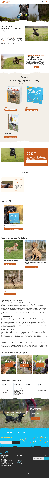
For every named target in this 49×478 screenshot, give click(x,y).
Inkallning (24, 363)
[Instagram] (45, 456)
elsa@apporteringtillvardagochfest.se (22, 458)
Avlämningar (9, 361)
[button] (43, 2)
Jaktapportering (5, 40)
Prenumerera (16, 442)
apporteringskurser (11, 37)
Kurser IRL (29, 154)
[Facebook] (43, 456)
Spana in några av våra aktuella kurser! (14, 238)
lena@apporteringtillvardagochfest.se (22, 461)
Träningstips (24, 172)
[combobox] (38, 458)
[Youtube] (48, 456)
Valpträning (40, 361)
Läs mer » (16, 190)
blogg (19, 37)
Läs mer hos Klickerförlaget (10, 109)
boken (5, 36)
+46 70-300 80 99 (19, 462)
